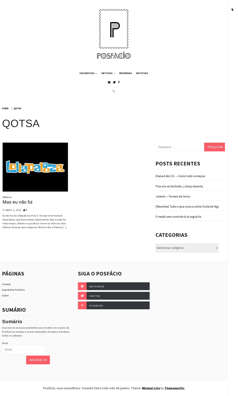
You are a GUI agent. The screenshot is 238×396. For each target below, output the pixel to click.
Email (5, 343)
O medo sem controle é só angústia (178, 217)
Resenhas (125, 73)
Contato (6, 284)
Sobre (5, 295)
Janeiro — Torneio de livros (173, 196)
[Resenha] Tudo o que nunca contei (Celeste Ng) (187, 206)
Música (7, 197)
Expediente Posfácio (13, 289)
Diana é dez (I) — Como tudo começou (180, 176)
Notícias (142, 73)
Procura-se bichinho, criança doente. (179, 186)
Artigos (107, 73)
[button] (233, 9)
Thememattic (174, 388)
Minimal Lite (151, 388)
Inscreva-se (38, 360)
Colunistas (87, 73)
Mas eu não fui (18, 202)
